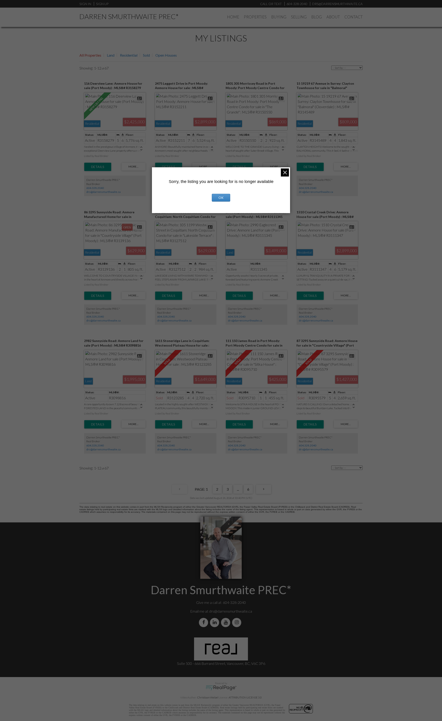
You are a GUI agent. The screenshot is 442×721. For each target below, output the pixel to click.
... (238, 489)
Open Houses (166, 55)
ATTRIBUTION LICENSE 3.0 (245, 697)
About (333, 16)
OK (221, 198)
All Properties (90, 55)
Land (110, 55)
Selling (299, 16)
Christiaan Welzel (207, 697)
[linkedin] (215, 622)
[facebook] (204, 622)
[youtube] (226, 622)
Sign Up (102, 4)
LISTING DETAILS (97, 167)
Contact (353, 16)
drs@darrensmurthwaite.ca (103, 192)
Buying (278, 16)
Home (233, 16)
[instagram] (237, 622)
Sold (146, 55)
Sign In (85, 4)
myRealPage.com (221, 688)
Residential (128, 55)
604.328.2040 (95, 188)
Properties (255, 16)
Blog (316, 16)
